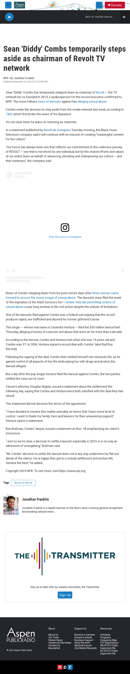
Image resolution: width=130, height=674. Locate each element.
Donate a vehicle (83, 637)
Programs (105, 637)
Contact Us (54, 645)
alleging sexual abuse (92, 101)
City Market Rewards (85, 648)
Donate (116, 5)
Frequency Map (108, 640)
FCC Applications (109, 642)
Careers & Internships (59, 642)
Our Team (53, 637)
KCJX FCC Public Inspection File (109, 652)
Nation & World (23, 482)
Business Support (83, 640)
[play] (9, 17)
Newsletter (54, 648)
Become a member (84, 635)
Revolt (100, 92)
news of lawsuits (50, 101)
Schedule (105, 635)
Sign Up (65, 595)
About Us (53, 635)
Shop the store (82, 642)
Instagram (64, 130)
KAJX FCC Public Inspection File (109, 646)
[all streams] (125, 17)
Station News (55, 640)
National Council (83, 645)
